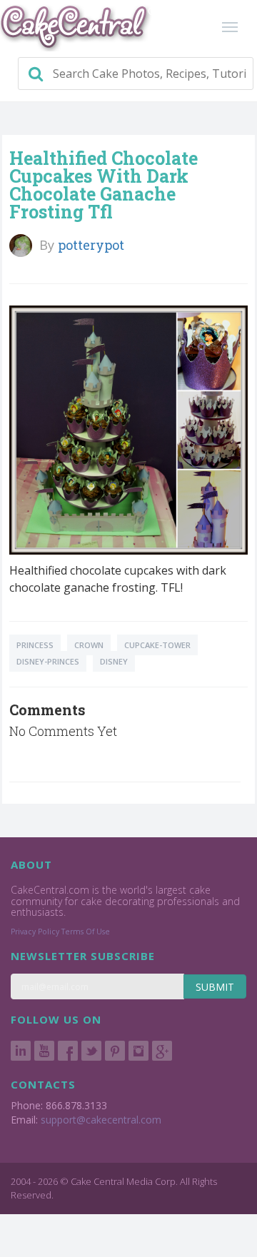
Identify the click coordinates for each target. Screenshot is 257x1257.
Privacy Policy (35, 932)
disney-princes (47, 661)
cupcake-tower (157, 645)
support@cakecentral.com (101, 1119)
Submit (215, 987)
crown (89, 645)
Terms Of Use (85, 932)
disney (114, 661)
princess (35, 645)
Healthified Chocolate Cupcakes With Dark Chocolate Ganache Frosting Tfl (103, 184)
